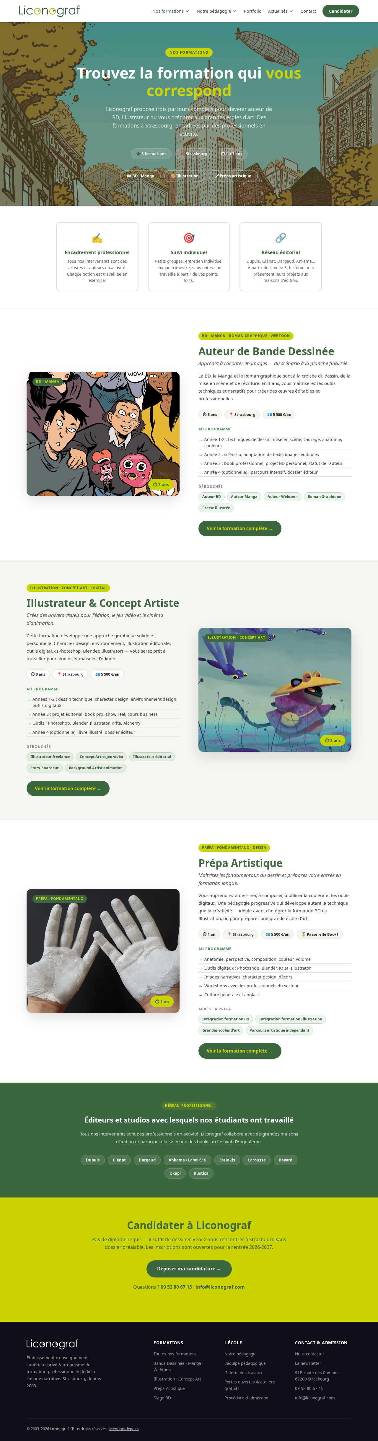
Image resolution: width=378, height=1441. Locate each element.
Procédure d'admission (246, 1398)
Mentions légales (124, 1428)
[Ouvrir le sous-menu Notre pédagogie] (234, 11)
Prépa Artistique (169, 1388)
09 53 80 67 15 (176, 1287)
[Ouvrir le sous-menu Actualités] (291, 11)
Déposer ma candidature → (189, 1268)
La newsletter (308, 1363)
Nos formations (168, 11)
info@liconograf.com (220, 1287)
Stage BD (162, 1398)
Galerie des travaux (243, 1372)
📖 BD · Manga (140, 176)
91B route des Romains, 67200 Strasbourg (318, 1376)
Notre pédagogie (214, 11)
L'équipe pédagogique (245, 1363)
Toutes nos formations (175, 1354)
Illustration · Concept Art (177, 1379)
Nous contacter (309, 1354)
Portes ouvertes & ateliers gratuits (249, 1385)
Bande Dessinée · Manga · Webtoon (178, 1366)
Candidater (341, 11)
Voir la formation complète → (240, 528)
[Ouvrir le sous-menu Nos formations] (187, 11)
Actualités (278, 11)
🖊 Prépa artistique (233, 176)
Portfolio (253, 11)
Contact (308, 11)
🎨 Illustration (185, 176)
